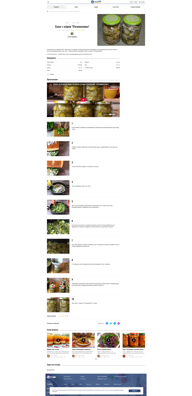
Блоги (48, 388)
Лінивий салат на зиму (53, 349)
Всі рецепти (50, 370)
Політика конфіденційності (120, 376)
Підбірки (98, 384)
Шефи (96, 7)
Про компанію (67, 376)
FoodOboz (50, 384)
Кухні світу (88, 384)
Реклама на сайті (67, 378)
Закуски (56, 11)
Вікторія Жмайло (130, 355)
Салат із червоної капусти (104, 349)
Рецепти (56, 7)
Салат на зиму (62, 11)
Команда (83, 376)
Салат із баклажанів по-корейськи (81, 349)
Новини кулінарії (135, 7)
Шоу (48, 392)
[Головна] (47, 11)
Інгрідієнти (106, 384)
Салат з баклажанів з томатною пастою (133, 349)
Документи (83, 378)
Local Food (116, 7)
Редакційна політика (102, 378)
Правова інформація (102, 376)
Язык (135, 2)
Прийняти (134, 390)
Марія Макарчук (54, 355)
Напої (76, 7)
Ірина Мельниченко (80, 355)
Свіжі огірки (50, 62)
